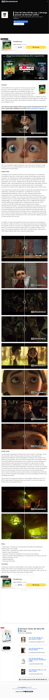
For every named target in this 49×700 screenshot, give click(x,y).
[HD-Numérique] (9, 1)
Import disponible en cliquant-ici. (36, 108)
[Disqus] (24, 607)
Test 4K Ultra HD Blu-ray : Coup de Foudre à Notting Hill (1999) (37, 660)
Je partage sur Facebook (21, 21)
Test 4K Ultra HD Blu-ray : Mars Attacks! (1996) (36, 638)
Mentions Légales (20, 688)
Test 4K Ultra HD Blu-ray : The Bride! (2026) (37, 670)
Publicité (27, 688)
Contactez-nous (33, 688)
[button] (47, 1)
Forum (13, 688)
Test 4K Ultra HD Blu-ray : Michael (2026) (36, 649)
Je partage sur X (19, 24)
